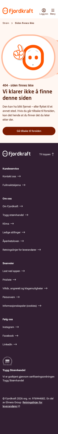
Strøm (6, 23)
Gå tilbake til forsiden (29, 130)
